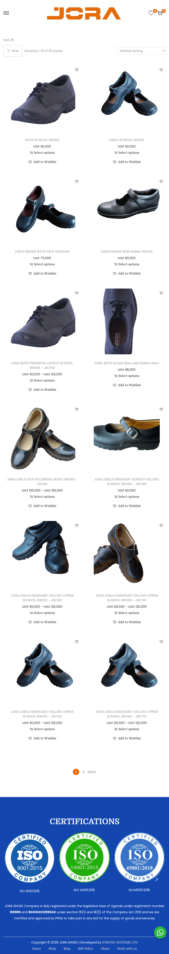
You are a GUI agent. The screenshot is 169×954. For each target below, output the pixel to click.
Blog (67, 948)
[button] (76, 69)
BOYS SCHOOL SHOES (42, 140)
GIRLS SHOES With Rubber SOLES (126, 251)
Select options (44, 152)
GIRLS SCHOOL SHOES (126, 140)
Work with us (127, 948)
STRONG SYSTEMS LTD (120, 942)
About (105, 948)
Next (91, 772)
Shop (52, 948)
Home (36, 948)
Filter (15, 51)
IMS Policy (85, 948)
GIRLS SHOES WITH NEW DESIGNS (42, 251)
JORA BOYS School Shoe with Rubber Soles (126, 363)
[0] (151, 13)
